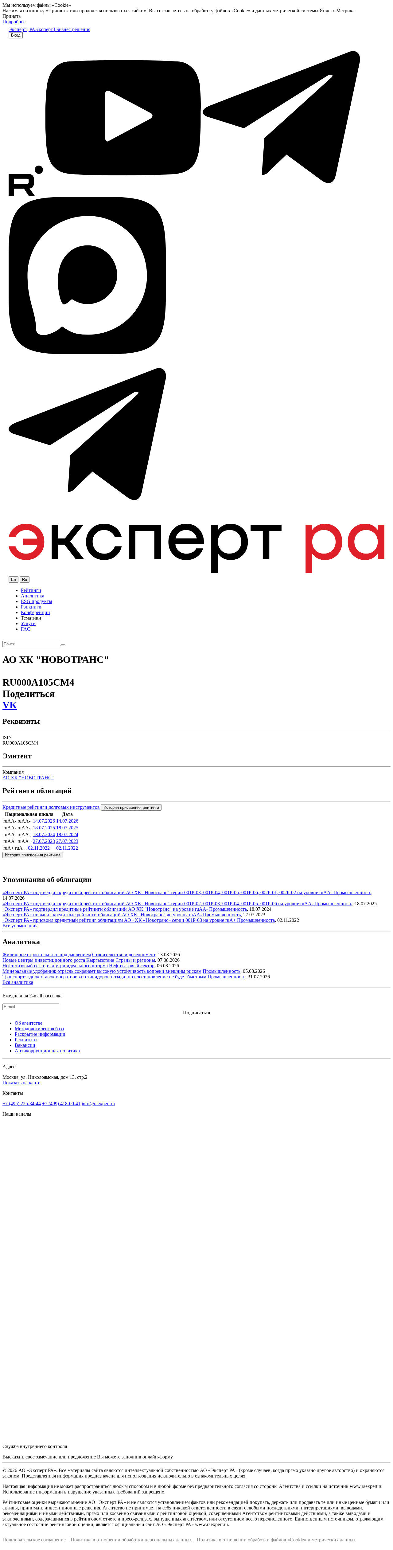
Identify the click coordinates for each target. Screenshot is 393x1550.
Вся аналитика (17, 982)
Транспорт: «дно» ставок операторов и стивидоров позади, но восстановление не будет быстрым (104, 976)
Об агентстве (28, 1023)
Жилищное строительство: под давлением (46, 954)
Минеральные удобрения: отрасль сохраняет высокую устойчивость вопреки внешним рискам (101, 971)
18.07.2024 (44, 834)
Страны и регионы (135, 960)
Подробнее (13, 21)
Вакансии (25, 1045)
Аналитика (32, 595)
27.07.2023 (44, 841)
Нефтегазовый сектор (131, 965)
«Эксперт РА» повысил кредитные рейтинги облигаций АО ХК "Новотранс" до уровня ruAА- (102, 914)
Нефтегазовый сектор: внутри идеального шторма (55, 965)
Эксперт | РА (22, 29)
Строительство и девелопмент (123, 954)
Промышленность (352, 892)
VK (9, 704)
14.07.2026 (44, 821)
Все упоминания (19, 925)
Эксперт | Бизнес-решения (62, 29)
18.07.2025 (44, 827)
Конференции (35, 612)
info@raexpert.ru (98, 1103)
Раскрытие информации (40, 1034)
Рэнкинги (31, 606)
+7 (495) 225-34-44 (21, 1103)
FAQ (26, 629)
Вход (16, 35)
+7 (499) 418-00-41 (61, 1103)
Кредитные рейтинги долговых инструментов (51, 807)
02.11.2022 (39, 848)
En (13, 579)
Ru (24, 579)
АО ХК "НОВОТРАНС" (28, 777)
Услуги (28, 623)
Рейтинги (31, 590)
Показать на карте (21, 1082)
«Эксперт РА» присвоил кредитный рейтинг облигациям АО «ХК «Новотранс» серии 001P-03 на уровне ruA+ (119, 920)
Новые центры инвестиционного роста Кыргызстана (58, 960)
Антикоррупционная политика (47, 1050)
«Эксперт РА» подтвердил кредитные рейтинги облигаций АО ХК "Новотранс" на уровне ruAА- (105, 909)
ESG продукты (36, 601)
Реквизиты (26, 1039)
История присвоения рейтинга (131, 807)
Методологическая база (39, 1028)
